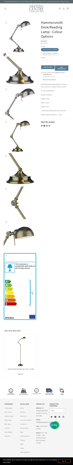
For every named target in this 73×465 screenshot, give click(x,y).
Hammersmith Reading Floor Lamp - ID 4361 (21, 369)
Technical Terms (24, 436)
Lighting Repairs (25, 452)
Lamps (22, 448)
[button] (5, 9)
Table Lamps (8, 420)
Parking (22, 440)
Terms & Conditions (26, 420)
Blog (21, 432)
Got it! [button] (64, 461)
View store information (49, 79)
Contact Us (23, 424)
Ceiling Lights (8, 408)
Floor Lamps (8, 412)
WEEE (21, 444)
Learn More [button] (7, 462)
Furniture (7, 428)
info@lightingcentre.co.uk (44, 422)
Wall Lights (7, 424)
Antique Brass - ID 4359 (50, 53)
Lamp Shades (8, 432)
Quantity (43, 57)
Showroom (23, 416)
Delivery (22, 412)
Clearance (7, 436)
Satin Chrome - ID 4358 (50, 49)
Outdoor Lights (8, 416)
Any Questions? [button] (62, 68)
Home (22, 408)
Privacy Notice (24, 428)
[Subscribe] (64, 411)
